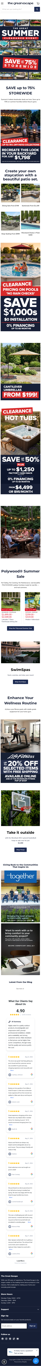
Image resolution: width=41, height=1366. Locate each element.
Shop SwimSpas (20, 682)
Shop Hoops (20, 850)
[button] (38, 3)
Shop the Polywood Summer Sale (20, 628)
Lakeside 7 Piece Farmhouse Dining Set (9, 620)
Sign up (32, 1326)
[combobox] (17, 9)
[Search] (37, 9)
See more (19, 989)
